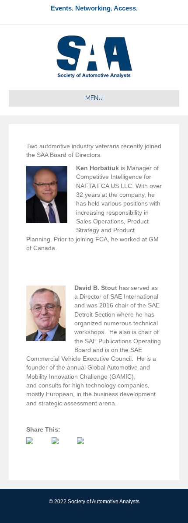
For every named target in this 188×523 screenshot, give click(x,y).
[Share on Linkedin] (87, 447)
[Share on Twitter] (62, 447)
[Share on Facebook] (36, 447)
